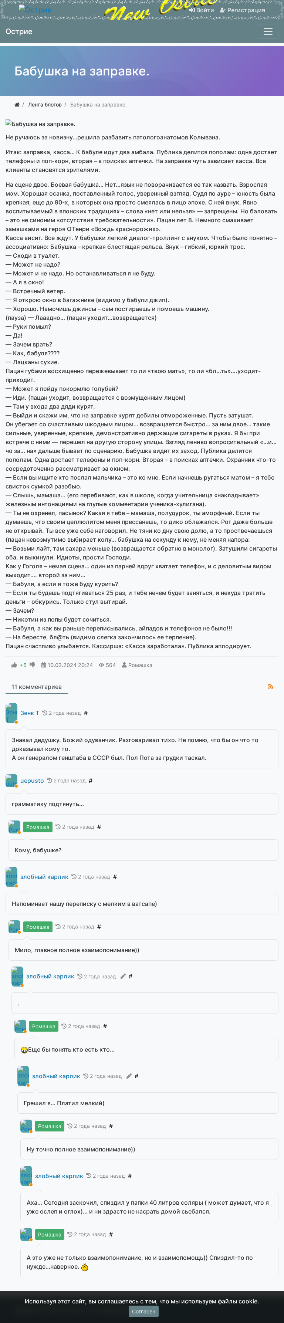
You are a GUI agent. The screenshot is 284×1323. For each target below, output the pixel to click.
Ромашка (140, 665)
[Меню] (268, 31)
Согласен (143, 1311)
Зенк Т (29, 713)
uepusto (32, 780)
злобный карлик (44, 876)
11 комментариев (36, 686)
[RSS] (270, 686)
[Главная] (17, 104)
